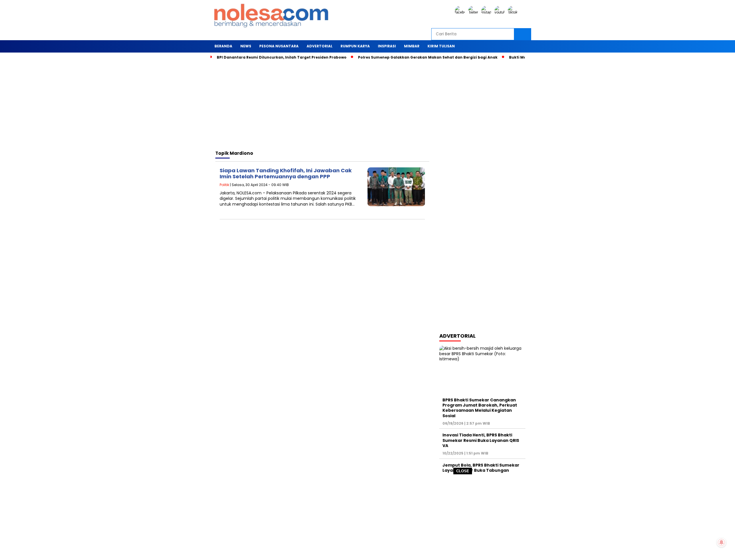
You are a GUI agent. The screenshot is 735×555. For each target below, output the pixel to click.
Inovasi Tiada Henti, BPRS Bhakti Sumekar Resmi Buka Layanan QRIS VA (480, 440)
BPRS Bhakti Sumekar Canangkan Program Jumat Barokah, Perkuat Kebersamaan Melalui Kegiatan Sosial (479, 408)
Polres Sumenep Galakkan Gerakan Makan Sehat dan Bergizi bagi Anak (428, 57)
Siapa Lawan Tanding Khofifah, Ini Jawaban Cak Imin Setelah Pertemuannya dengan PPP (286, 173)
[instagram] (487, 12)
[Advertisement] (367, 515)
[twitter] (474, 12)
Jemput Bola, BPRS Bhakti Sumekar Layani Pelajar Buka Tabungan (480, 467)
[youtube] (500, 12)
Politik (224, 184)
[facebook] (461, 12)
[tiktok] (514, 12)
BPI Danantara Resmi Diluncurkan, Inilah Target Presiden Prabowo (282, 57)
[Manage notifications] (721, 542)
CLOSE (462, 471)
